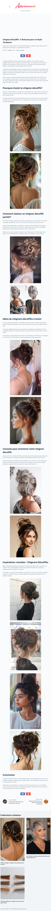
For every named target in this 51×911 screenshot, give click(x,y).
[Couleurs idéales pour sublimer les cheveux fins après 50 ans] (12, 883)
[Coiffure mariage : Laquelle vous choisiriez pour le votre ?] (12, 839)
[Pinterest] (28, 55)
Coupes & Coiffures (20, 50)
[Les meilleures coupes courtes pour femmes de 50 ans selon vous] (38, 836)
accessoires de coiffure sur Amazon (32, 337)
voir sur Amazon (40, 233)
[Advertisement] (25, 23)
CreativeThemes (23, 908)
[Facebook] (22, 55)
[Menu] (9, 7)
